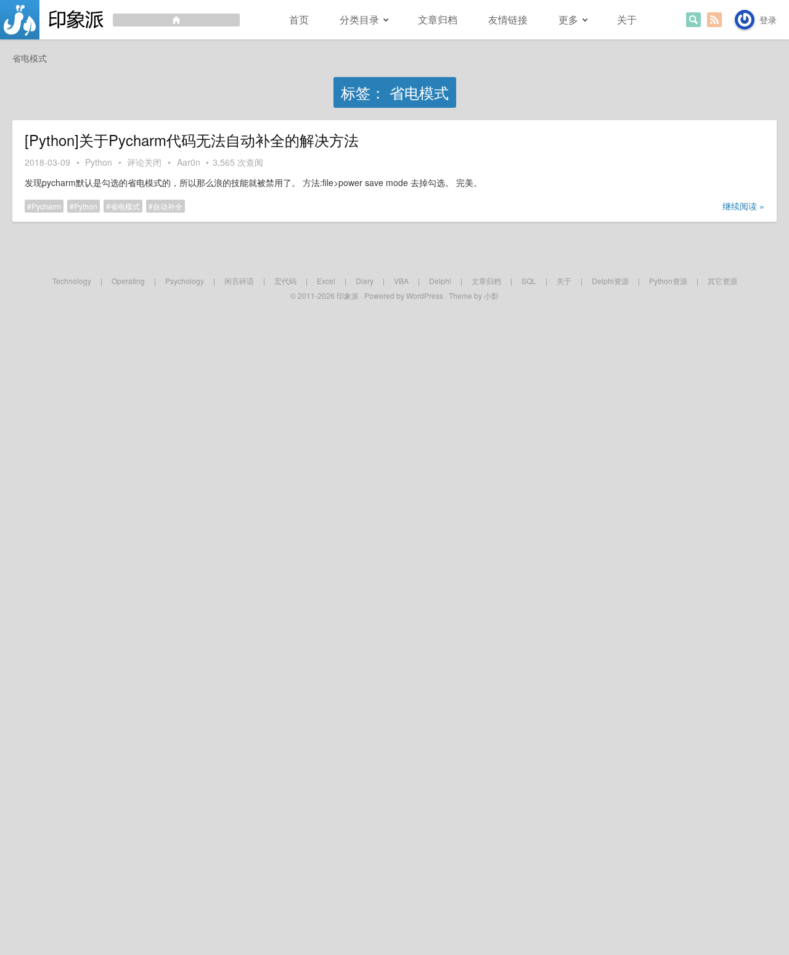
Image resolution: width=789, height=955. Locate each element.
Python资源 (668, 280)
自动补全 (167, 206)
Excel (326, 280)
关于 (627, 19)
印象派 (348, 295)
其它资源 (722, 280)
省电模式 (125, 206)
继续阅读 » (743, 206)
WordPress (424, 295)
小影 (491, 295)
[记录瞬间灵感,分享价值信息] (120, 19)
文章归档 (437, 19)
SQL (528, 280)
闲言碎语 (239, 280)
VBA (401, 280)
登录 (768, 20)
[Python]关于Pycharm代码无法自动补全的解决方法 (192, 139)
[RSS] (714, 19)
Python (98, 162)
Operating (128, 280)
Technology (71, 280)
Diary (365, 280)
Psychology (184, 280)
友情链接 (508, 19)
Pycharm (46, 206)
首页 (299, 19)
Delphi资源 (610, 280)
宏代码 (285, 280)
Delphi (440, 280)
